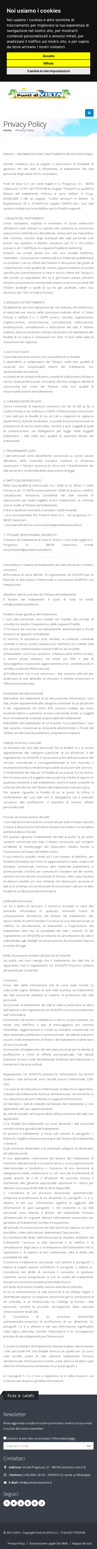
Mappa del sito (82, 1543)
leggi (71, 1438)
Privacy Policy (16, 1543)
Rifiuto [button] (49, 63)
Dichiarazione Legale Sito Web (48, 1543)
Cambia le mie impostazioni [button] (48, 71)
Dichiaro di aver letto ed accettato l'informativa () (40, 1438)
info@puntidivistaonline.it (35, 1482)
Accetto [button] (49, 56)
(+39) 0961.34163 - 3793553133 (43, 1475)
